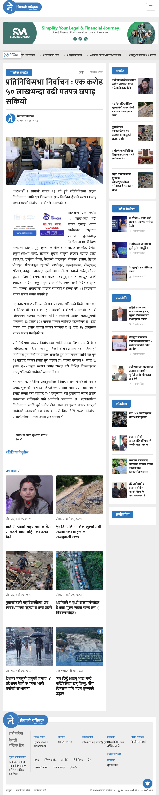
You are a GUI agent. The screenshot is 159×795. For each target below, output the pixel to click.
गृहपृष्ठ (81, 72)
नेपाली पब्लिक (25, 116)
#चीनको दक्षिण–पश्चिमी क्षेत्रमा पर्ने (91, 55)
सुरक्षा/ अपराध (41, 767)
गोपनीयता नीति (23, 790)
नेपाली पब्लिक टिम (16, 743)
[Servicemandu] (80, 45)
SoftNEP (148, 790)
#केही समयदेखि (60, 55)
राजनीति (64, 760)
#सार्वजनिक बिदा (36, 55)
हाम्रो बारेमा (16, 733)
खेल (89, 760)
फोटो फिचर (78, 760)
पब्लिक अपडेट (50, 760)
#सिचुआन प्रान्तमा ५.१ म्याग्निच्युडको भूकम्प (134, 55)
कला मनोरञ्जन (59, 767)
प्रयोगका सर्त (40, 790)
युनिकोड (73, 767)
